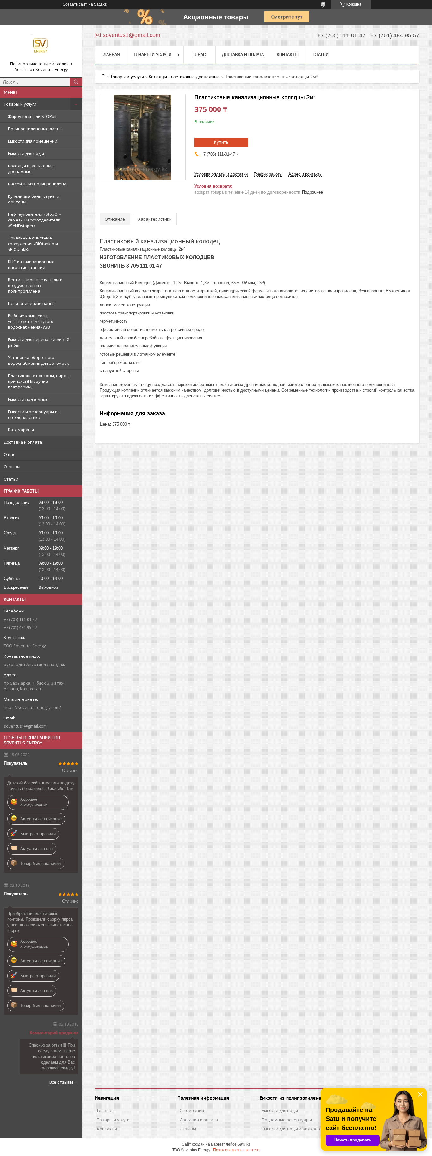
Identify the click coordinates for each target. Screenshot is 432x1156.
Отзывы (12, 466)
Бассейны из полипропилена (37, 184)
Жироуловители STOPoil (32, 116)
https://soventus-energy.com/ (32, 707)
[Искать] (76, 82)
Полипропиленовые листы (35, 129)
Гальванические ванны (32, 303)
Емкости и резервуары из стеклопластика (34, 414)
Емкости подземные (28, 399)
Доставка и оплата (23, 442)
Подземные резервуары (287, 1119)
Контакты (288, 54)
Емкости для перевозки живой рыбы (38, 342)
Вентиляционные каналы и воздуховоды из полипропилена (35, 285)
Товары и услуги (20, 104)
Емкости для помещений (32, 141)
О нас (9, 454)
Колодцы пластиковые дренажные (31, 168)
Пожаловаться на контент (236, 1150)
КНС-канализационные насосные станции (31, 264)
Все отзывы (61, 1082)
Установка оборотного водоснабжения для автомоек (38, 360)
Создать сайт (75, 4)
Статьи (11, 479)
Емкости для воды (26, 153)
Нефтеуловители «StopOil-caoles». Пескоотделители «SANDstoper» (34, 219)
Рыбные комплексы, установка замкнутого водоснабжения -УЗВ (30, 321)
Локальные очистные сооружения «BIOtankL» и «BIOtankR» (33, 243)
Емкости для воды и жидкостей (293, 1129)
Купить (221, 142)
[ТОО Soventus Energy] (41, 45)
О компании (192, 1110)
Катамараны (21, 429)
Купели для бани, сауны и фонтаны (33, 199)
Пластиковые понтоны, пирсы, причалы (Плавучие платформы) (39, 381)
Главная (111, 54)
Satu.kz (244, 1144)
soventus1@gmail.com (25, 726)
